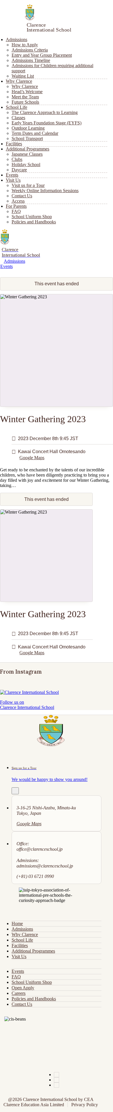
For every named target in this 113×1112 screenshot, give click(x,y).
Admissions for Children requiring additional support (52, 68)
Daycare (19, 169)
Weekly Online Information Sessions (45, 190)
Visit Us (19, 956)
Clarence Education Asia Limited (33, 1104)
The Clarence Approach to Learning (45, 112)
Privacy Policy (84, 1104)
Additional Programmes (33, 951)
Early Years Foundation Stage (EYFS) (46, 122)
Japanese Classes (27, 154)
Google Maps (31, 457)
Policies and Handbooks (34, 221)
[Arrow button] (15, 790)
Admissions (14, 261)
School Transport (27, 138)
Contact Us (22, 1004)
